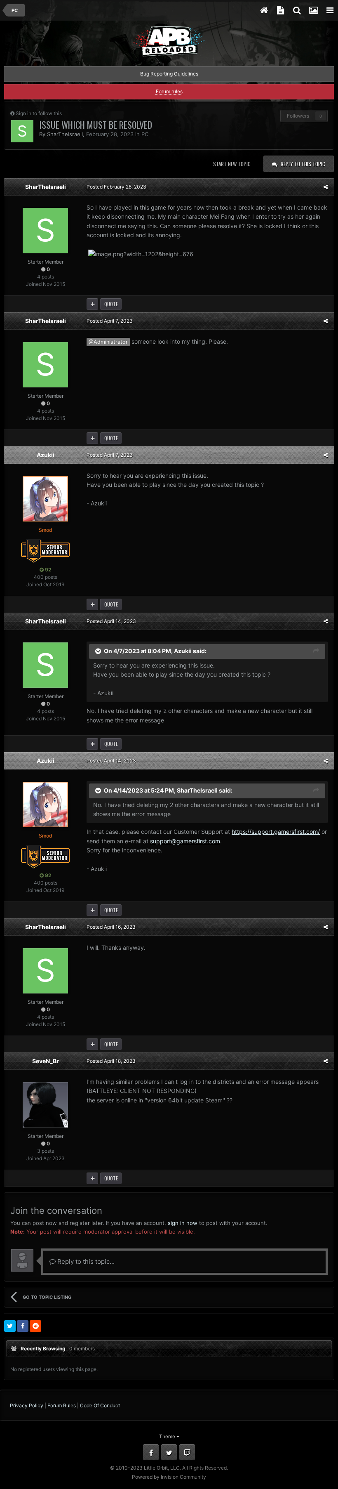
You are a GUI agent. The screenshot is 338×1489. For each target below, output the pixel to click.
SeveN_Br (45, 1060)
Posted (116, 187)
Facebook (151, 1452)
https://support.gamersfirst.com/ (276, 831)
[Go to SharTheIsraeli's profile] (22, 131)
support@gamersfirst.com (185, 841)
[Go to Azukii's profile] (45, 499)
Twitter (169, 1452)
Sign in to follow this (39, 113)
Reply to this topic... (85, 1261)
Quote (111, 303)
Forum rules (169, 91)
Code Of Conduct (100, 1405)
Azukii (45, 454)
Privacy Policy (26, 1405)
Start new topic (232, 164)
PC (144, 134)
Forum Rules (61, 1405)
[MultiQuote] (92, 304)
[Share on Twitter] (10, 1326)
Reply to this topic (303, 164)
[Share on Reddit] (35, 1326)
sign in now (182, 1223)
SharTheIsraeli (65, 134)
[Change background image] (313, 10)
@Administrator (108, 342)
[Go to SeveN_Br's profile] (45, 1105)
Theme (167, 1436)
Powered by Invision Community (169, 1477)
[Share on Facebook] (22, 1326)
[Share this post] (326, 187)
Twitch (187, 1452)
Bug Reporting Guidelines (169, 74)
